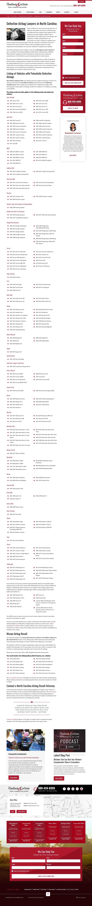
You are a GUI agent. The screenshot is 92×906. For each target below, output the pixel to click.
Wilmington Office (13, 824)
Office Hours (21, 811)
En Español (81, 1)
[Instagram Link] (72, 788)
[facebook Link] (64, 788)
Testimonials (49, 12)
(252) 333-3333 (79, 839)
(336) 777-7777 (39, 841)
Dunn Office (53, 823)
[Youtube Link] (81, 788)
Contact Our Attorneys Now (46, 876)
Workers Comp (36, 889)
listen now (70, 747)
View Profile (72, 155)
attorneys (52, 691)
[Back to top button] (48, 894)
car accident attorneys (15, 678)
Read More (13, 777)
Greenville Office (78, 823)
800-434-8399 (79, 5)
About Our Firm (17, 12)
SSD (68, 889)
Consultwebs (83, 897)
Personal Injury (27, 889)
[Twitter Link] (77, 788)
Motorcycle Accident (61, 889)
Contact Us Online (73, 108)
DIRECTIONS (13, 832)
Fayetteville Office (26, 824)
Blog (40, 12)
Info (13, 811)
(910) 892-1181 (52, 839)
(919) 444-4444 (32, 803)
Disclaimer (41, 897)
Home (8, 16)
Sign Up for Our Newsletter (72, 77)
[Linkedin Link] (68, 788)
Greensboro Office (39, 824)
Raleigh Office (65, 823)
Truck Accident (51, 889)
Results (58, 12)
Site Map (30, 897)
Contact (76, 12)
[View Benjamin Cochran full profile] (73, 123)
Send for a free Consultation (73, 83)
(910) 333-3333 (13, 841)
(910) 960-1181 (26, 841)
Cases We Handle (30, 12)
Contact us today (12, 719)
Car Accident (14, 16)
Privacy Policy (35, 897)
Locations (66, 12)
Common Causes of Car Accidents (25, 16)
